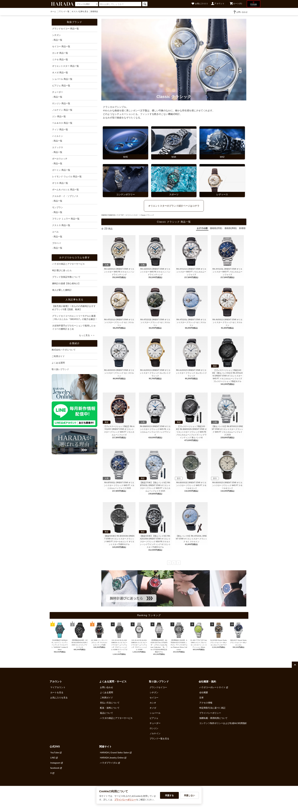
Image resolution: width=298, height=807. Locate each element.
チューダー (155, 723)
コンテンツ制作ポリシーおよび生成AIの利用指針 (223, 723)
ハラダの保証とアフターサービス (116, 718)
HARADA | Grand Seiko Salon (114, 752)
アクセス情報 (205, 702)
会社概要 (203, 692)
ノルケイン (155, 733)
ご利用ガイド (58, 356)
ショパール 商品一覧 (62, 79)
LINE (52, 757)
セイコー (154, 697)
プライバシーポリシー (210, 713)
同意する (169, 795)
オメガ (153, 708)
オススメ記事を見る (80, 11)
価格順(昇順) (216, 228)
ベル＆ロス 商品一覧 (62, 123)
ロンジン (154, 728)
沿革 (201, 697)
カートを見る (56, 692)
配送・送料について (110, 708)
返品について (106, 713)
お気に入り (201, 3)
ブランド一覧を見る (159, 738)
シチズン (154, 692)
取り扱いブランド (60, 369)
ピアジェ (154, 718)
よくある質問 (58, 363)
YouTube (54, 752)
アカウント (219, 3)
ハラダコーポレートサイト (212, 687)
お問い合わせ (242, 12)
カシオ (153, 702)
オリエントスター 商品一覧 (65, 66)
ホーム (53, 11)
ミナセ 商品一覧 (60, 59)
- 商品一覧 (57, 40)
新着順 (242, 228)
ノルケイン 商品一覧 (62, 110)
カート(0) (237, 3)
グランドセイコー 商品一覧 (65, 28)
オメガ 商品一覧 (60, 72)
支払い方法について (110, 702)
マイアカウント (57, 687)
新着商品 (94, 11)
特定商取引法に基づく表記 (212, 708)
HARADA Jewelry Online (112, 757)
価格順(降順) (230, 228)
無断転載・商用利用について (213, 718)
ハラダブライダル (108, 763)
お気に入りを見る (59, 697)
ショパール (155, 713)
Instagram (55, 763)
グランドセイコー (158, 687)
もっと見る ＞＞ (87, 335)
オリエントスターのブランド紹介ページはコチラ (173, 206)
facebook (54, 768)
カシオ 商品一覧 (60, 53)
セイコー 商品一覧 (61, 46)
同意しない (189, 795)
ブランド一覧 (63, 11)
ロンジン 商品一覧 (61, 103)
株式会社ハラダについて (64, 349)
